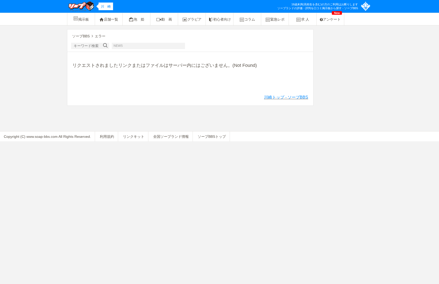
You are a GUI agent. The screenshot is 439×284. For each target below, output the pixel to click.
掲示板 (83, 19)
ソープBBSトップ (212, 136)
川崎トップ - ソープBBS (286, 97)
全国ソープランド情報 (171, 136)
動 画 (166, 19)
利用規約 (107, 136)
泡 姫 (139, 19)
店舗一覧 (111, 19)
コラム (249, 19)
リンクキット (133, 136)
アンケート (332, 17)
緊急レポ (277, 19)
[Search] (105, 46)
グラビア (194, 19)
